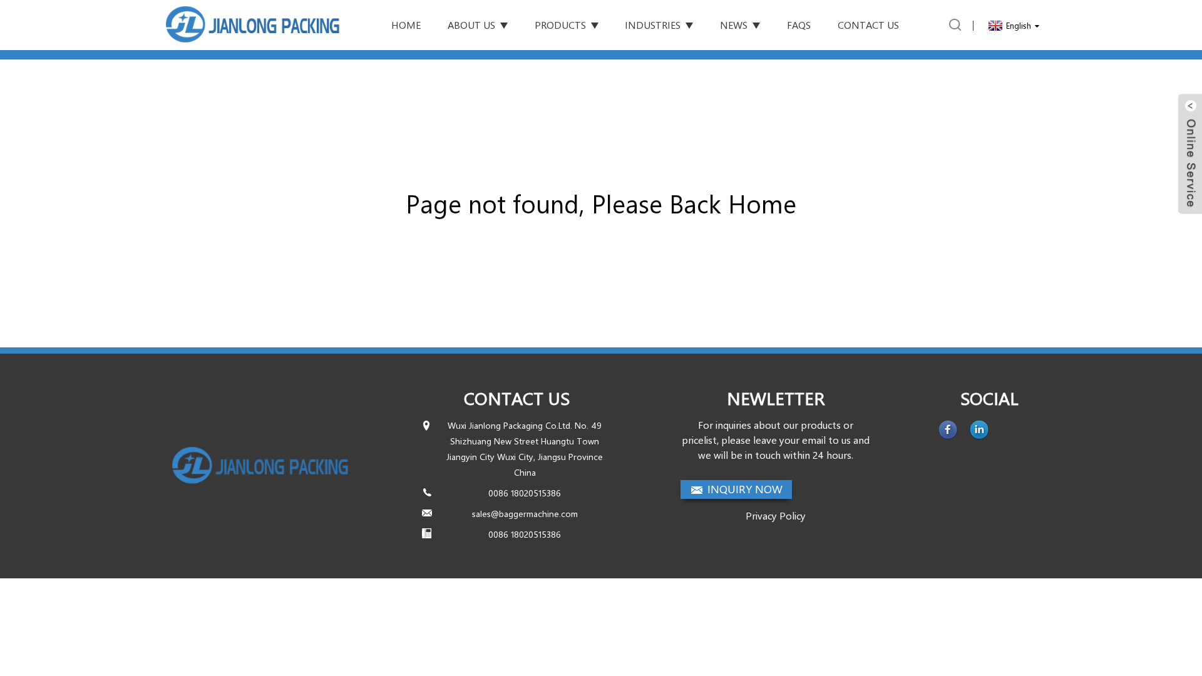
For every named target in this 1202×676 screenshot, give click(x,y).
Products (560, 24)
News (733, 24)
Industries (653, 24)
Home (406, 24)
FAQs (799, 24)
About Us (471, 24)
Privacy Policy (776, 515)
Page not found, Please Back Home (601, 203)
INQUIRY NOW (745, 488)
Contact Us (868, 24)
